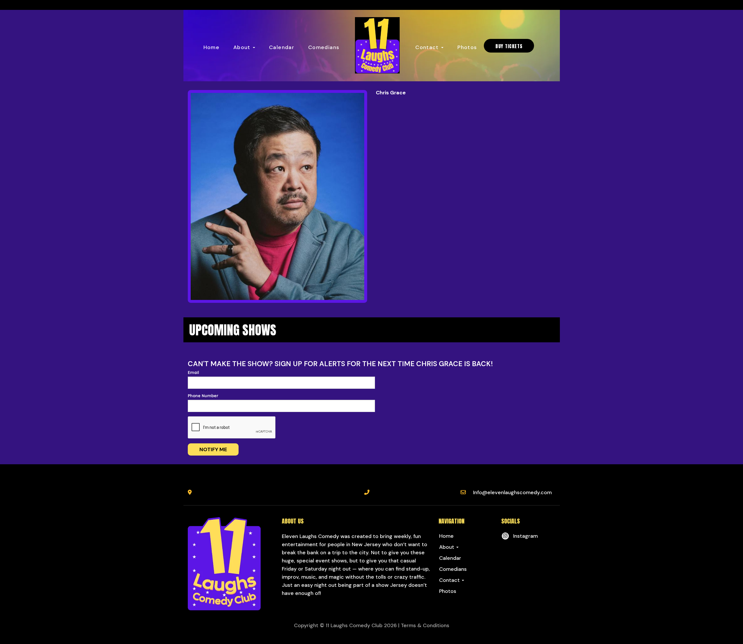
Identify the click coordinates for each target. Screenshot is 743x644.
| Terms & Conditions (423, 625)
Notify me (213, 449)
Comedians (323, 47)
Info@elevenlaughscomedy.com (512, 492)
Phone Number (203, 395)
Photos (467, 47)
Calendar (281, 47)
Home (211, 47)
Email (193, 372)
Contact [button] (428, 47)
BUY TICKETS (508, 46)
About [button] (242, 47)
